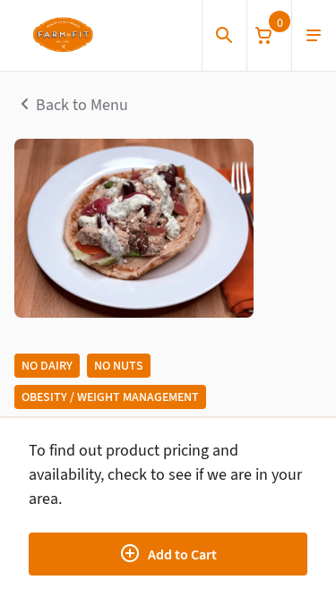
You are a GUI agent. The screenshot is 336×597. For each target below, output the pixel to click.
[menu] (313, 36)
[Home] (62, 35)
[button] (268, 35)
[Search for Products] (224, 36)
